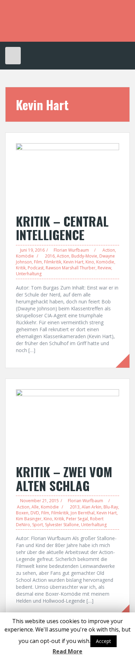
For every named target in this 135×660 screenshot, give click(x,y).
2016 (50, 256)
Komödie (25, 256)
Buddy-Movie (84, 256)
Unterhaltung (29, 274)
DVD (34, 513)
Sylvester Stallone (62, 525)
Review (104, 268)
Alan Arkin (91, 507)
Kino (90, 262)
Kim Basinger (29, 519)
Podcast (36, 268)
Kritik (21, 268)
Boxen (22, 513)
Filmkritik (52, 262)
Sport (37, 525)
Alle (35, 507)
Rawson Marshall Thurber (71, 268)
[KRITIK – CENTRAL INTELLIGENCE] (67, 174)
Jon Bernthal (82, 513)
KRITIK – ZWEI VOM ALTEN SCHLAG (64, 478)
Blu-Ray (111, 507)
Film (38, 262)
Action (108, 250)
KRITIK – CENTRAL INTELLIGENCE (62, 228)
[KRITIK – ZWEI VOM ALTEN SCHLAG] (67, 422)
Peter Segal (77, 519)
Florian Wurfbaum (71, 250)
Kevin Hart (73, 262)
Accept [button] (103, 641)
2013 (75, 507)
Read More (67, 651)
